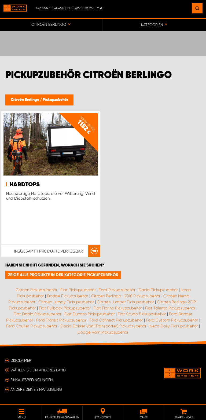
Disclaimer (20, 360)
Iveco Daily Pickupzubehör (173, 326)
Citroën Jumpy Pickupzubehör (66, 302)
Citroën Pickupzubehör (36, 289)
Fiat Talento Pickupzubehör (170, 308)
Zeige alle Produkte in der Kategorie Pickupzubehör (63, 274)
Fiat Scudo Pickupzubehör (142, 314)
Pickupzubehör (55, 100)
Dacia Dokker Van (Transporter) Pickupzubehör (103, 326)
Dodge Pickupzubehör (67, 296)
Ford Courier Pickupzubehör (31, 326)
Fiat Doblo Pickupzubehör (37, 314)
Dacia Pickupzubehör (158, 289)
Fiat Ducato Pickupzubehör (89, 314)
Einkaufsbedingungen (31, 380)
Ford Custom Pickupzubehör (172, 320)
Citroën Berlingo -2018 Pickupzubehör (125, 296)
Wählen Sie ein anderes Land (38, 370)
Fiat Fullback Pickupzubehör (65, 308)
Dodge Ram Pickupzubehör (103, 332)
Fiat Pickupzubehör (78, 289)
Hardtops (24, 185)
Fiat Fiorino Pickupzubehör (118, 308)
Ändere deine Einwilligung (36, 389)
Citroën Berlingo (25, 100)
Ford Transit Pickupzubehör (61, 320)
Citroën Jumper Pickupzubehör (125, 302)
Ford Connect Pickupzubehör (116, 320)
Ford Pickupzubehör (117, 289)
